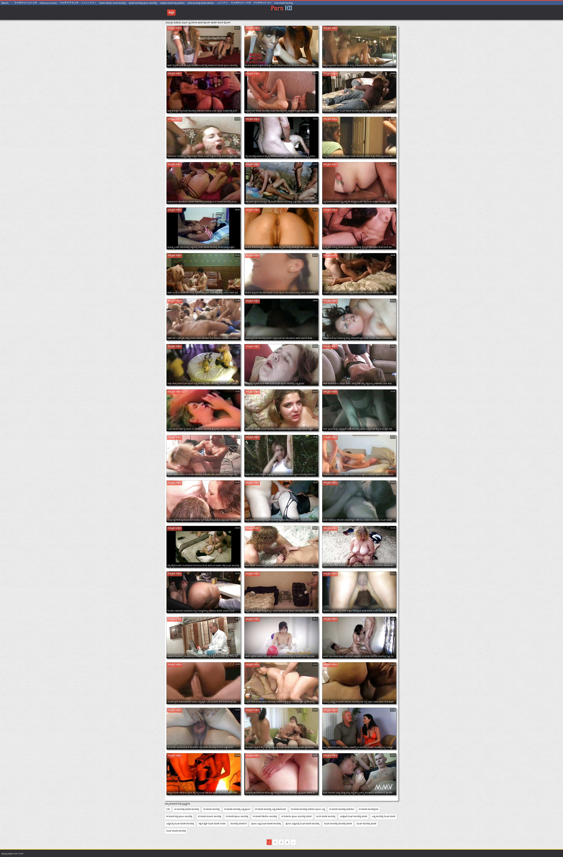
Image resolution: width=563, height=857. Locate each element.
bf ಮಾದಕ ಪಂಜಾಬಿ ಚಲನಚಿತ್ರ (209, 816)
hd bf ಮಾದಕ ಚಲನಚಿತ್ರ (325, 816)
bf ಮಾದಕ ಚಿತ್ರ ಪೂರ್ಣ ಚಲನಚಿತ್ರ (179, 816)
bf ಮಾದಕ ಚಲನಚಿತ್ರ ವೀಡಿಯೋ (341, 809)
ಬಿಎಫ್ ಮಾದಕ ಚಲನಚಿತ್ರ (176, 831)
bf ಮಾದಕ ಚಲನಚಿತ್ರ (212, 809)
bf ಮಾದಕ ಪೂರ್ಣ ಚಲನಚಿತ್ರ (237, 816)
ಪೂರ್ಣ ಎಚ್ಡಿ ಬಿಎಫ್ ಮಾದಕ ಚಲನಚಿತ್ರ (266, 823)
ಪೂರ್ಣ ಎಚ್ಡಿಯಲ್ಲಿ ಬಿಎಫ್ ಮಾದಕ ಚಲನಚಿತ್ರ (302, 823)
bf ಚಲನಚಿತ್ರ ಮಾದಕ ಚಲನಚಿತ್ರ (186, 809)
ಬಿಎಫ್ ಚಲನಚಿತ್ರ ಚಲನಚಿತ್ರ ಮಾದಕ (338, 823)
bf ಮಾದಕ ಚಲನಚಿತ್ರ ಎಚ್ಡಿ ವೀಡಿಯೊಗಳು (270, 809)
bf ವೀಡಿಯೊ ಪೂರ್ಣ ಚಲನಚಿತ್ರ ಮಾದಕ (297, 816)
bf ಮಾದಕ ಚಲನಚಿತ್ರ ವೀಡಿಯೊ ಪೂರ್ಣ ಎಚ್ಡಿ (308, 809)
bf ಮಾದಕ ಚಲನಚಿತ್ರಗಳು (369, 809)
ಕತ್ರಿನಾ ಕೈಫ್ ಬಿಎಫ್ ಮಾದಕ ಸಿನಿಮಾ (212, 823)
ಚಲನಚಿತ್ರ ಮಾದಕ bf (238, 823)
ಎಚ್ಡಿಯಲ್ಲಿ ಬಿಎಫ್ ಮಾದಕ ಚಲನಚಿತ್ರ (180, 823)
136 (168, 809)
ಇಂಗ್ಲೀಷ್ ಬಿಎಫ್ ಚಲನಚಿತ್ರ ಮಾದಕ (353, 816)
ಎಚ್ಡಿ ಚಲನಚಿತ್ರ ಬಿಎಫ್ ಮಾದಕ (383, 816)
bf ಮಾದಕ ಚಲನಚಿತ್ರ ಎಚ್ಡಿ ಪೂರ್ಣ (237, 809)
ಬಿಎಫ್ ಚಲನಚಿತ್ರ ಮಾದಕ (366, 823)
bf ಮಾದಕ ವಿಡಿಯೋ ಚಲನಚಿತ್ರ (265, 816)
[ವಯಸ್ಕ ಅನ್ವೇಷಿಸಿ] (281, 12)
